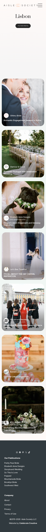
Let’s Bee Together (18, 269)
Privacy (7, 509)
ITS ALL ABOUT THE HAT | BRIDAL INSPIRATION (19, 275)
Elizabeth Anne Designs (20, 217)
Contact (7, 505)
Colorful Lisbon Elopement (16, 377)
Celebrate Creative (28, 523)
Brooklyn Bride (10, 482)
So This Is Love (11, 472)
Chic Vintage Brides (18, 422)
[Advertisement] (23, 52)
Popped (7, 476)
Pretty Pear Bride (11, 463)
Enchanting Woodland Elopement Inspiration (19, 429)
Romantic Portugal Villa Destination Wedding (20, 173)
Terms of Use (10, 514)
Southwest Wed (11, 485)
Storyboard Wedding (19, 319)
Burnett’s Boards (17, 372)
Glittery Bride (15, 116)
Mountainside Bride (12, 479)
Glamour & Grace (17, 167)
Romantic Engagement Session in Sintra (22, 120)
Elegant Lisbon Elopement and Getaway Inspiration (22, 224)
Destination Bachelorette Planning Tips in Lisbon (23, 326)
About (6, 500)
